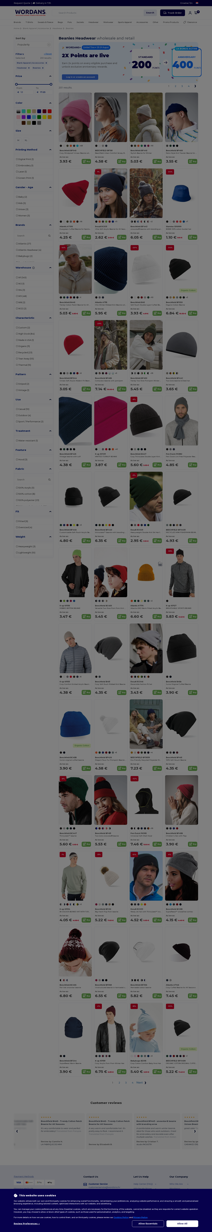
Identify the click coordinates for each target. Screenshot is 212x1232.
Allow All (182, 1223)
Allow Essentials (148, 1223)
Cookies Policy (121, 1217)
